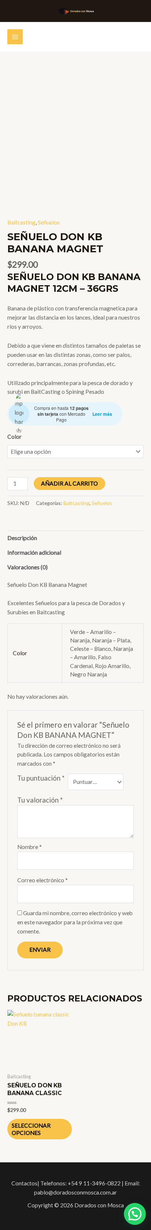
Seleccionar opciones (31, 1129)
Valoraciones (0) (27, 567)
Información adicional (34, 552)
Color (14, 436)
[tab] (75, 538)
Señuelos (49, 222)
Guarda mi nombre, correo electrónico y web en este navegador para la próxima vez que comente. (75, 922)
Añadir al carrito (69, 483)
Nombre (29, 847)
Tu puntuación (41, 778)
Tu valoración (40, 800)
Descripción (22, 538)
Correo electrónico (42, 880)
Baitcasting (21, 222)
